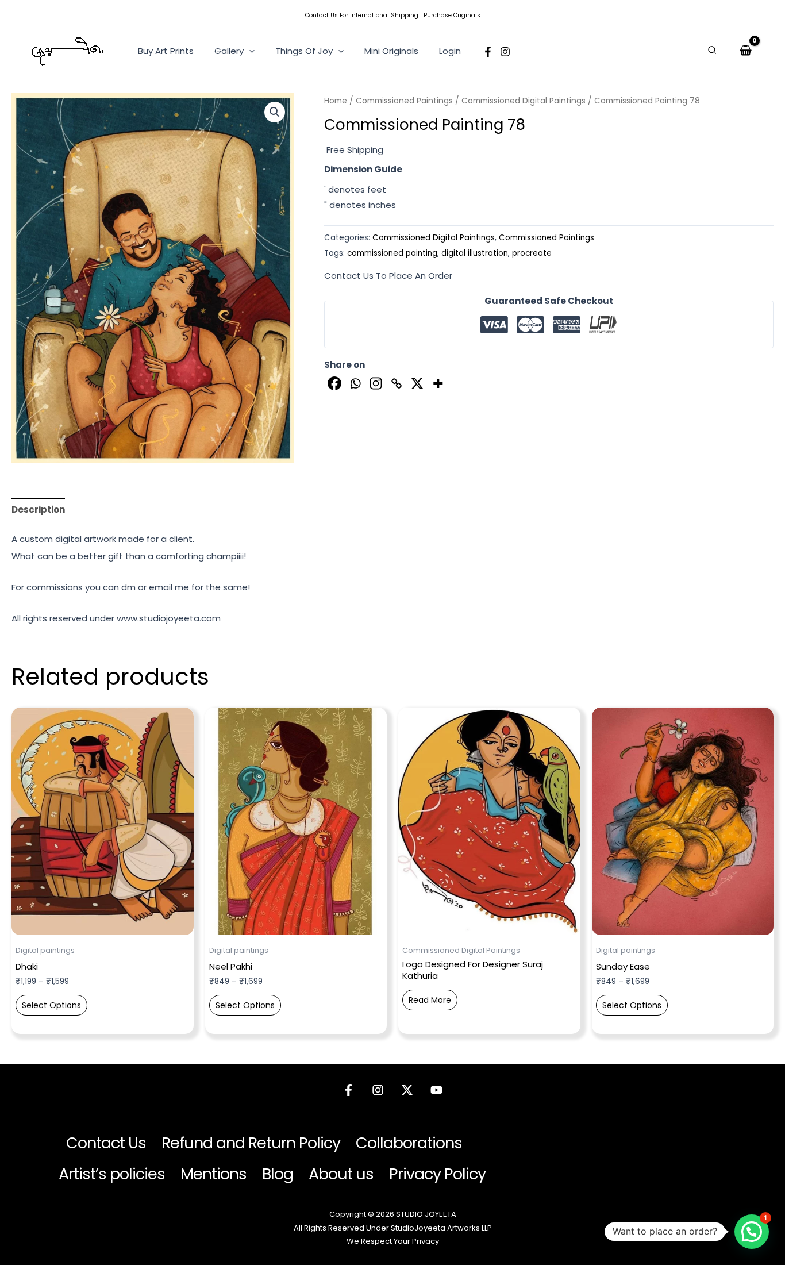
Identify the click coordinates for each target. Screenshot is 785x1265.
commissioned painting (392, 253)
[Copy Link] (396, 383)
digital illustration (474, 253)
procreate (532, 253)
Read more (430, 1000)
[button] (249, 51)
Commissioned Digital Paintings (523, 100)
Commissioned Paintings (404, 100)
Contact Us (321, 15)
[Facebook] (488, 52)
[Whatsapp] (355, 383)
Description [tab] (38, 509)
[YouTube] (436, 1090)
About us (341, 1174)
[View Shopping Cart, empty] (745, 50)
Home (335, 100)
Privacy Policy (437, 1174)
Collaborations (409, 1143)
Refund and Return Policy (250, 1143)
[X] (417, 383)
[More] (438, 383)
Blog (277, 1174)
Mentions (213, 1174)
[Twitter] (407, 1090)
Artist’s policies (112, 1174)
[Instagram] (505, 52)
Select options (51, 1005)
